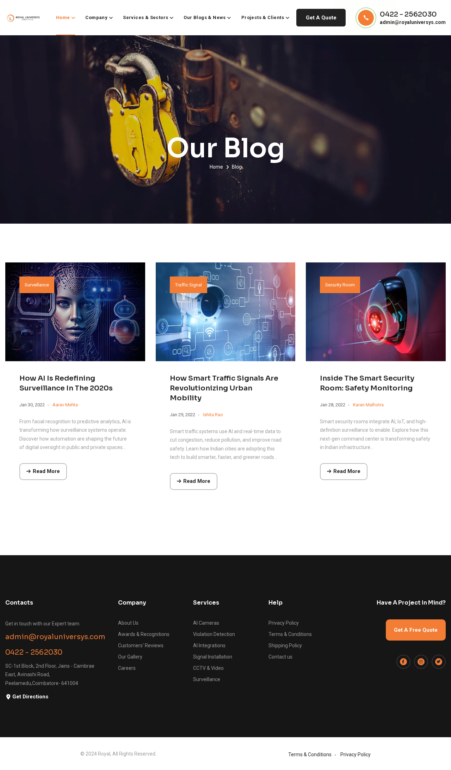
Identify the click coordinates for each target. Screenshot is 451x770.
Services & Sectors (145, 17)
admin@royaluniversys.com (413, 22)
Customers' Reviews (140, 645)
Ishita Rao (213, 414)
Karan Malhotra (368, 404)
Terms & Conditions (290, 634)
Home (63, 17)
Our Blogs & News (205, 17)
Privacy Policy (283, 623)
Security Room (340, 284)
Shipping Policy (285, 645)
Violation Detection (214, 634)
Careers (127, 668)
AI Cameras (206, 623)
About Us (128, 623)
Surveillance (37, 284)
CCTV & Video (208, 668)
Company (96, 17)
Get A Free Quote (416, 630)
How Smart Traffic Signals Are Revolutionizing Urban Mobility (224, 388)
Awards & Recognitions (143, 634)
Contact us (280, 657)
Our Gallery (130, 657)
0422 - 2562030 (408, 14)
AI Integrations (209, 645)
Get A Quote (321, 17)
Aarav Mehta (65, 404)
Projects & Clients (262, 17)
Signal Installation (212, 657)
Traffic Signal (188, 284)
